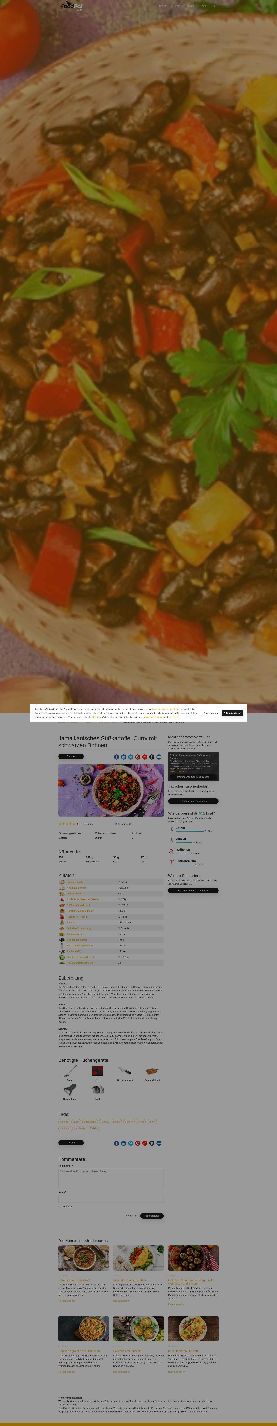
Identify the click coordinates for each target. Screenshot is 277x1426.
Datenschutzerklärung (153, 717)
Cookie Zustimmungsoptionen (166, 709)
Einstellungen (211, 713)
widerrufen (96, 717)
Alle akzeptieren (232, 713)
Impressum (174, 717)
